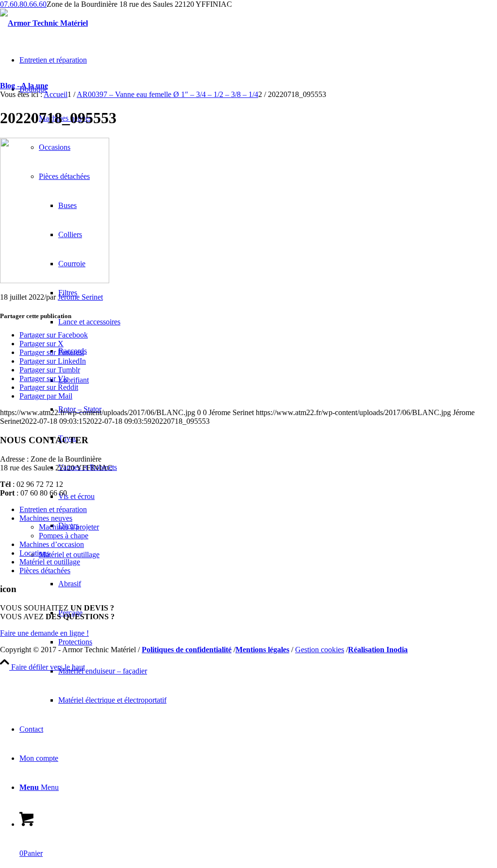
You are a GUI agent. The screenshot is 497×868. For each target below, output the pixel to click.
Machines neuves (45, 518)
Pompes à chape (63, 535)
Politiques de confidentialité (187, 649)
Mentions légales (262, 649)
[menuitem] (277, 671)
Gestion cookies (319, 649)
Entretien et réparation (53, 509)
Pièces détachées (44, 570)
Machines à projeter (69, 527)
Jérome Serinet (80, 297)
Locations (34, 553)
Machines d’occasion (51, 544)
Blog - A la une (24, 85)
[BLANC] (44, 23)
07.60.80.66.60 (23, 4)
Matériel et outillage (49, 562)
